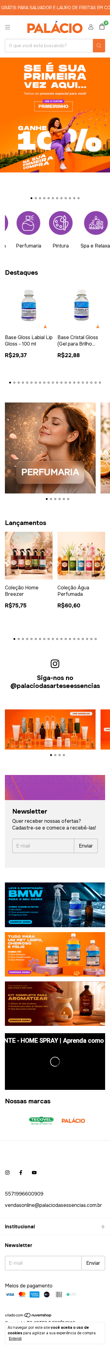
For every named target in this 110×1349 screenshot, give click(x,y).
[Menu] (7, 27)
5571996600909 (24, 1194)
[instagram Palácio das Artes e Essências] (7, 1173)
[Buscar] (99, 45)
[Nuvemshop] (28, 1316)
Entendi (15, 1338)
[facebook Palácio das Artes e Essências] (20, 1173)
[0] (102, 27)
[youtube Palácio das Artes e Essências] (34, 1173)
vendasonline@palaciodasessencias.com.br (53, 1205)
